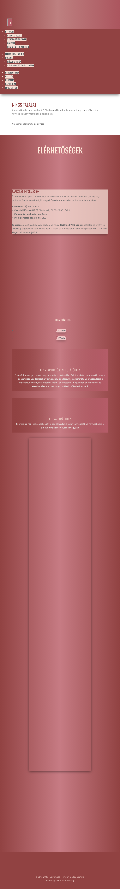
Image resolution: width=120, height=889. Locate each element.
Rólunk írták (14, 61)
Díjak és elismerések (18, 46)
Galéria (11, 43)
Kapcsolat (10, 83)
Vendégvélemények (16, 39)
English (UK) (11, 87)
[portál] (60, 686)
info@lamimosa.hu (30, 265)
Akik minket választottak (20, 65)
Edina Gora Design (66, 880)
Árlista (9, 76)
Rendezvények (12, 72)
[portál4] (60, 519)
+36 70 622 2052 (31, 258)
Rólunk (9, 57)
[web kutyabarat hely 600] (60, 769)
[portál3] (60, 603)
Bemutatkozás (14, 35)
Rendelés (9, 80)
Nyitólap (9, 31)
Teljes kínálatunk (14, 54)
